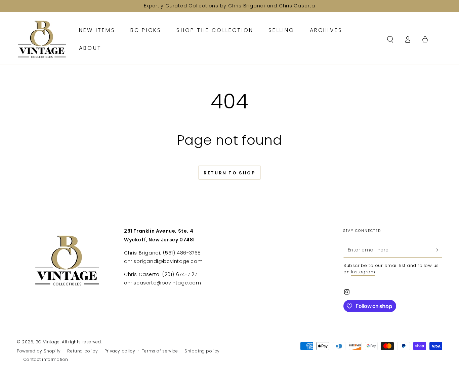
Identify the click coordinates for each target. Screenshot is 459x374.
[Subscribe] (438, 249)
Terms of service (160, 351)
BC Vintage (48, 342)
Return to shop (229, 173)
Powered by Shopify (39, 351)
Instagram (363, 272)
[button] (390, 39)
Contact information (46, 359)
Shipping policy (202, 351)
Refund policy (82, 351)
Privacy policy (120, 351)
